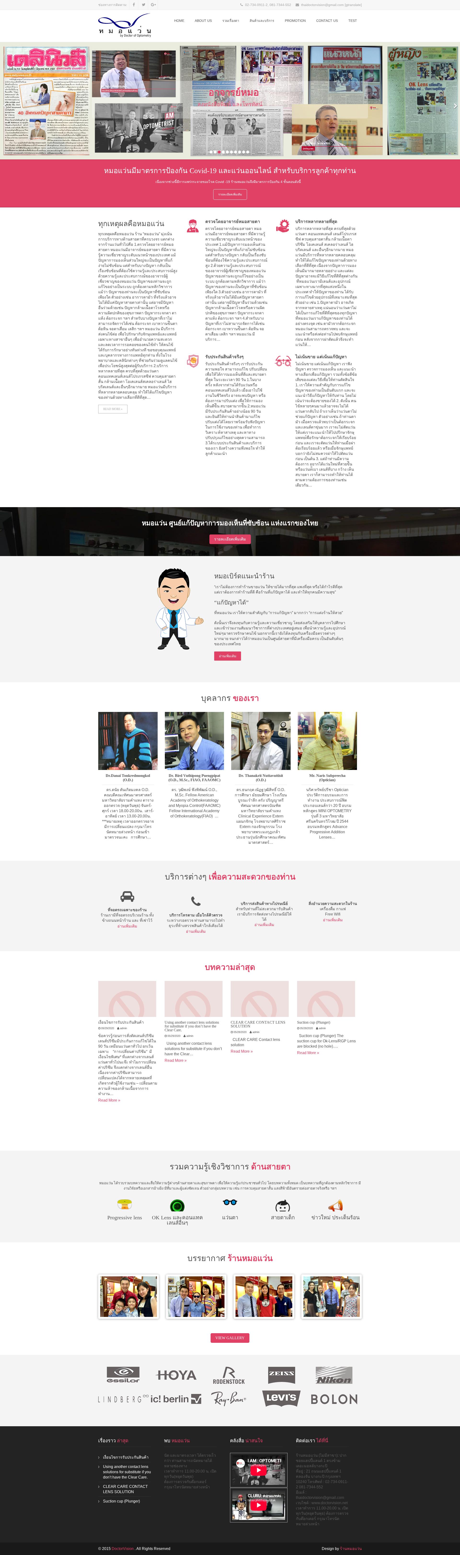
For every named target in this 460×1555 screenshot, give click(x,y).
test (352, 21)
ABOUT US (203, 21)
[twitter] (143, 5)
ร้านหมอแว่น (351, 1549)
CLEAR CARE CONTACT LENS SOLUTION (258, 1024)
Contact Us (327, 21)
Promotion (295, 21)
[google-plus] (153, 5)
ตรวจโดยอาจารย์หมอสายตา (232, 221)
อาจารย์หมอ (233, 92)
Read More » (112, 409)
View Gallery (230, 1338)
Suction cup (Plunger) (313, 1022)
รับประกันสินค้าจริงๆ (224, 357)
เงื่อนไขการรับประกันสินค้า (121, 1022)
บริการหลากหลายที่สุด (316, 221)
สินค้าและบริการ (262, 21)
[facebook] (133, 5)
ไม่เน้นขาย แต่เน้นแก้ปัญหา (321, 357)
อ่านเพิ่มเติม (227, 656)
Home (179, 21)
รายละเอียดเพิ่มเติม (230, 194)
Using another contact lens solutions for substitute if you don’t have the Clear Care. (192, 1026)
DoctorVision (123, 1549)
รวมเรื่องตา (230, 21)
